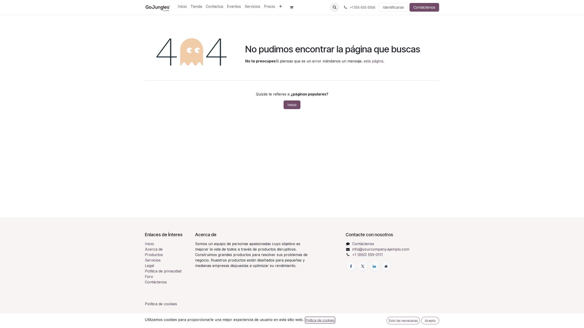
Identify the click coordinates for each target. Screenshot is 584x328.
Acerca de (154, 249)
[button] (334, 7)
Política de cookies (161, 304)
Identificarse (393, 7)
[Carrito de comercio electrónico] (293, 7)
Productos (154, 254)
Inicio (292, 104)
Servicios (153, 260)
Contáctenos (424, 7)
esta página (373, 61)
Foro (149, 276)
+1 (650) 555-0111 (367, 254)
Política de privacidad (163, 271)
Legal (149, 265)
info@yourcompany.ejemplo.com (380, 249)
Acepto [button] (430, 321)
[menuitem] (182, 6)
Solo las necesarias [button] (403, 321)
